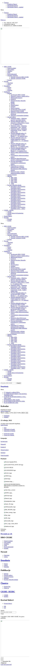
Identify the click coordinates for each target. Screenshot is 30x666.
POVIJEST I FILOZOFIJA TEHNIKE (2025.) (18, 187)
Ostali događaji (5, 455)
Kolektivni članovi (12, 4)
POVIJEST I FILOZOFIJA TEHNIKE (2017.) (18, 205)
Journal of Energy (12, 174)
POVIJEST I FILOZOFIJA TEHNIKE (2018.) (18, 202)
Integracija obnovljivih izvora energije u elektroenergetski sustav (20, 159)
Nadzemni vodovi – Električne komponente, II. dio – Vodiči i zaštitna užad (19, 130)
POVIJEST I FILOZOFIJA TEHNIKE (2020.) (18, 196)
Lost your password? (6, 664)
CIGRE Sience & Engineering (15, 213)
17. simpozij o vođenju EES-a (12, 392)
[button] (15, 10)
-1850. (12, 183)
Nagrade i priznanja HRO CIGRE (20, 77)
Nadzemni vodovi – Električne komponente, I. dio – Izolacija (19, 126)
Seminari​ (13, 106)
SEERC (13, 103)
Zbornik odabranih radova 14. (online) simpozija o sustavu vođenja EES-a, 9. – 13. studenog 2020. (19, 140)
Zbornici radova (11, 117)
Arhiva (9, 84)
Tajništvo (9, 71)
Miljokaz (9, 176)
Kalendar (9, 90)
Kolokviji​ (13, 99)
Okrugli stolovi (15, 105)
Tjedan (6, 411)
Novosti (6, 81)
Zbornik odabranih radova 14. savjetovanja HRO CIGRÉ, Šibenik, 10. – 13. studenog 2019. (19, 145)
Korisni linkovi (8, 216)
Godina (19, 412)
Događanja (7, 86)
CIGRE (9, 211)
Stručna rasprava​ (15, 108)
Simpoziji (3, 444)
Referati (9, 93)
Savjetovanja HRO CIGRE (18, 94)
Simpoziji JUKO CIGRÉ (17, 111)
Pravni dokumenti (12, 74)
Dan (12, 412)
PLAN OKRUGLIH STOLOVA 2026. (14, 401)
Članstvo (6, 2)
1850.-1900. (14, 182)
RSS (5, 428)
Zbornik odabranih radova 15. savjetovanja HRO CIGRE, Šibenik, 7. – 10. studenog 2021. (19, 135)
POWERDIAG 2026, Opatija (12, 399)
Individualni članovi (12, 5)
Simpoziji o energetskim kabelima (19, 115)
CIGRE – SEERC (9, 210)
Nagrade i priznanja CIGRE (18, 78)
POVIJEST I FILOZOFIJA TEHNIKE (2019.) (18, 199)
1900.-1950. (14, 180)
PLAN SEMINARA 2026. (11, 402)
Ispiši (4, 425)
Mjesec (2, 411)
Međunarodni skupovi (16, 97)
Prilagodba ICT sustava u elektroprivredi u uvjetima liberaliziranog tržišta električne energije (19, 168)
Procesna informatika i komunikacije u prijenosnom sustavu (18, 163)
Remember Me (6, 661)
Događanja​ (4, 386)
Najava (9, 87)
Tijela (8, 72)
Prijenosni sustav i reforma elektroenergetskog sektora (18, 172)
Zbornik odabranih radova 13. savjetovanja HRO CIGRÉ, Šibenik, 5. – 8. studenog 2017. (19, 149)
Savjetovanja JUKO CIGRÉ (18, 109)
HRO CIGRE (7, 66)
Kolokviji (3, 447)
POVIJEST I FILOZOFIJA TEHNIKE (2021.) (18, 193)
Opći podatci (10, 69)
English (9, 220)
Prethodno (6, 415)
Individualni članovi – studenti (15, 7)
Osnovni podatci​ (11, 68)
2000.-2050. (14, 177)
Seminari (3, 452)
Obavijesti (10, 83)
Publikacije (7, 92)
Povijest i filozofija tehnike (14, 185)
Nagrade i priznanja (12, 75)
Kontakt (9, 80)
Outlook (9, 431)
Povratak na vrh (6, 534)
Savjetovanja (4, 441)
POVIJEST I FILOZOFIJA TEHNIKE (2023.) (18, 190)
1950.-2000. (14, 179)
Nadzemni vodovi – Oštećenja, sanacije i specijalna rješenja (19, 119)
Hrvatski (6, 217)
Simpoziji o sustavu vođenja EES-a (20, 96)
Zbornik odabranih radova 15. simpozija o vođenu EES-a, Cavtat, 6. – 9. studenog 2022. (20, 123)
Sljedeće (6, 417)
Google (9, 429)
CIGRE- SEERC (8, 592)
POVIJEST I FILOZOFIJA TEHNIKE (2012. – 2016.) (18, 208)
